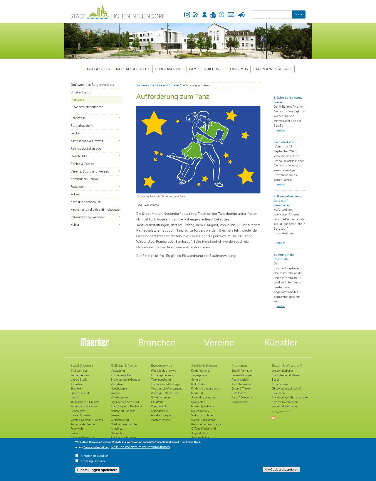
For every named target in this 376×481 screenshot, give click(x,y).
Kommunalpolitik (121, 375)
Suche (298, 14)
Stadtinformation (242, 370)
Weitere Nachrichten (88, 107)
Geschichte (78, 156)
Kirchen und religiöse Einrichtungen (95, 210)
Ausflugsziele (240, 379)
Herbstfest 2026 (285, 142)
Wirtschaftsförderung (285, 406)
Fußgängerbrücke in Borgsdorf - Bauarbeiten (287, 201)
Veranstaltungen (242, 375)
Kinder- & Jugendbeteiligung (203, 395)
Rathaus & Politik (133, 69)
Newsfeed (195, 12)
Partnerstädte (240, 402)
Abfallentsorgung (162, 415)
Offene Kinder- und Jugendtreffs (203, 431)
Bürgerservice (169, 69)
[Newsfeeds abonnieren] (273, 417)
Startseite (142, 85)
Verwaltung (118, 370)
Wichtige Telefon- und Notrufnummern (165, 395)
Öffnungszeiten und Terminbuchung (163, 377)
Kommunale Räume (84, 179)
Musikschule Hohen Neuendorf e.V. (203, 408)
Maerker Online (160, 420)
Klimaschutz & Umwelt (87, 141)
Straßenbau (279, 393)
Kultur (74, 225)
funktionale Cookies (94, 456)
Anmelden (204, 12)
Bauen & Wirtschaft (272, 69)
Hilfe (221, 12)
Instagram (187, 12)
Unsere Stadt (80, 92)
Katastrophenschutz (85, 202)
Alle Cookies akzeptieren (281, 469)
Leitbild (75, 133)
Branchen (157, 342)
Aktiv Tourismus (241, 384)
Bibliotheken (198, 384)
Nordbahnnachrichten (124, 424)
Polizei (75, 194)
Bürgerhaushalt (81, 126)
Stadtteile (78, 118)
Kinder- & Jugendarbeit (205, 388)
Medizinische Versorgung (167, 388)
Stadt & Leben (97, 69)
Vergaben (117, 384)
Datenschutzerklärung (96, 447)
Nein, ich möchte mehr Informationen (140, 447)
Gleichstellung (120, 420)
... (279, 130)
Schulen (196, 379)
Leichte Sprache (213, 12)
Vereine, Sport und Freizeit (89, 171)
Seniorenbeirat (200, 437)
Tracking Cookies (93, 461)
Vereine (219, 342)
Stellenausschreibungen (126, 379)
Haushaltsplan (119, 388)
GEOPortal (157, 402)
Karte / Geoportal (242, 397)
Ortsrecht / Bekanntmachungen (123, 435)
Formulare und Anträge (165, 384)
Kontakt (231, 12)
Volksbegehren (120, 397)
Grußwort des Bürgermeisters (92, 85)
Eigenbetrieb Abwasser (125, 402)
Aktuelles (78, 100)
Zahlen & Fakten (82, 164)
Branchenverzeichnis (285, 402)
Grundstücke (280, 384)
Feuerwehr (78, 187)
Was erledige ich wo (163, 370)
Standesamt (158, 406)
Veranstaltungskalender (87, 217)
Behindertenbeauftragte (206, 424)
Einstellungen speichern (97, 470)
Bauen (276, 379)
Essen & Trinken (241, 388)
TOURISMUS (238, 69)
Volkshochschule (202, 415)
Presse (241, 12)
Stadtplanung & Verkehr (286, 375)
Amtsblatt (117, 428)
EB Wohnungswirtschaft (287, 388)
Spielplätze (198, 402)
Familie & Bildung (205, 69)
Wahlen (115, 393)
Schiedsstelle (159, 411)
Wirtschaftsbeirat (282, 370)
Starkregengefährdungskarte (289, 397)
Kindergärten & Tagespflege (200, 373)
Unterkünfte (239, 393)
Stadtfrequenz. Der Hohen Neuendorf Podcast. (127, 408)
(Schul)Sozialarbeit (203, 420)
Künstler (281, 342)
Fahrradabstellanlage (85, 149)
